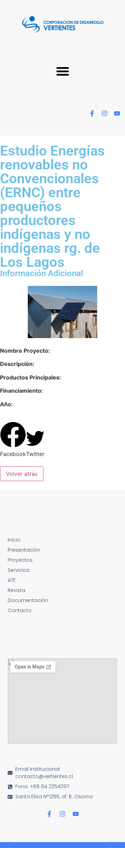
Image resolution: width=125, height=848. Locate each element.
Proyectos (20, 560)
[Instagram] (104, 113)
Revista (16, 590)
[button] (62, 71)
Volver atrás (22, 473)
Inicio (14, 539)
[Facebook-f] (92, 113)
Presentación (24, 549)
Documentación (28, 600)
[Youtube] (117, 113)
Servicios (19, 570)
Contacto (20, 610)
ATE (12, 580)
